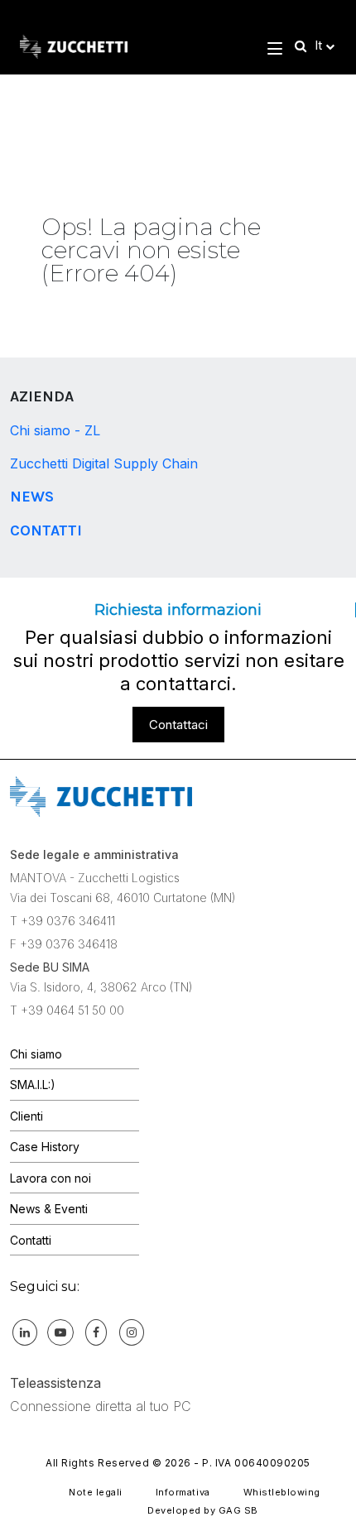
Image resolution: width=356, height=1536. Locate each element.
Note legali (96, 1492)
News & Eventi (49, 1209)
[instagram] (132, 1331)
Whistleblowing (281, 1492)
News (32, 496)
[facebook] (96, 1331)
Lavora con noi (50, 1178)
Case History (44, 1147)
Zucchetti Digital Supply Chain (104, 463)
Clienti (26, 1116)
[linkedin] (25, 1331)
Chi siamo (36, 1054)
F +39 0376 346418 (64, 944)
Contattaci (178, 724)
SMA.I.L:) (32, 1085)
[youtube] (60, 1331)
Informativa (183, 1492)
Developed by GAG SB (202, 1510)
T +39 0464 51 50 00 (67, 1010)
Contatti (46, 530)
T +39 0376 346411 (62, 921)
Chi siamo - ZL (55, 430)
